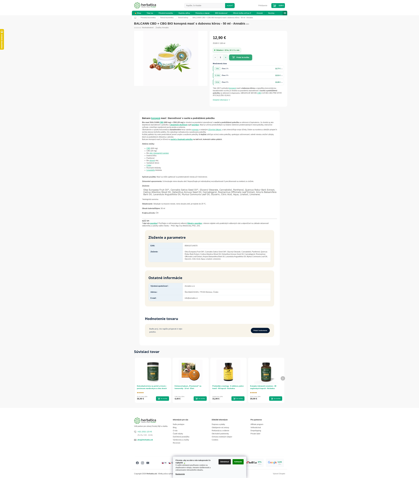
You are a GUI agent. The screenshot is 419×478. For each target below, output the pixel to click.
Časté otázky (178, 434)
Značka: (162, 27)
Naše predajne (178, 424)
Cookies (215, 440)
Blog (174, 427)
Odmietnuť (224, 462)
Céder (148, 165)
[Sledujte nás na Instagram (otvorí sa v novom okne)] (142, 463)
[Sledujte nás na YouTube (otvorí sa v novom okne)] (148, 463)
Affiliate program (257, 424)
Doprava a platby (218, 424)
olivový (152, 160)
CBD (259, 93)
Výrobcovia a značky (181, 440)
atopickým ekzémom (178, 125)
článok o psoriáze (194, 223)
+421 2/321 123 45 (144, 432)
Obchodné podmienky (220, 434)
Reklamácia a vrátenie (220, 431)
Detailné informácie (220, 100)
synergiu (195, 130)
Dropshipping (256, 431)
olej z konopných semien (159, 153)
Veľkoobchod (256, 427)
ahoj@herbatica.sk (145, 440)
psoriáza (153, 223)
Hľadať (230, 5)
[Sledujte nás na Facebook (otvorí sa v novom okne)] (137, 463)
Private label (255, 434)
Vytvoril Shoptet (279, 474)
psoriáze (195, 125)
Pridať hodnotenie (260, 330)
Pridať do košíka (243, 57)
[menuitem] (137, 13)
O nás (175, 431)
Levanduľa (150, 170)
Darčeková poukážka (181, 437)
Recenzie (176, 443)
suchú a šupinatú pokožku (182, 139)
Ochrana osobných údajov (222, 437)
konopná (232, 88)
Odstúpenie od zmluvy (220, 427)
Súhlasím (238, 462)
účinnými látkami (214, 130)
